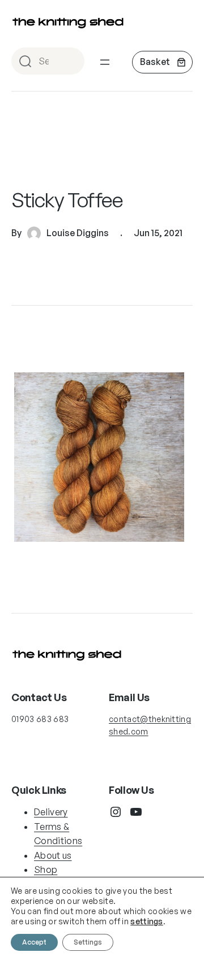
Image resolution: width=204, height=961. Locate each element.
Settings (88, 942)
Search (70, 61)
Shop (45, 869)
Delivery (51, 811)
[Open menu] (105, 62)
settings (146, 921)
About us (53, 855)
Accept (34, 942)
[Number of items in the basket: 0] (162, 62)
